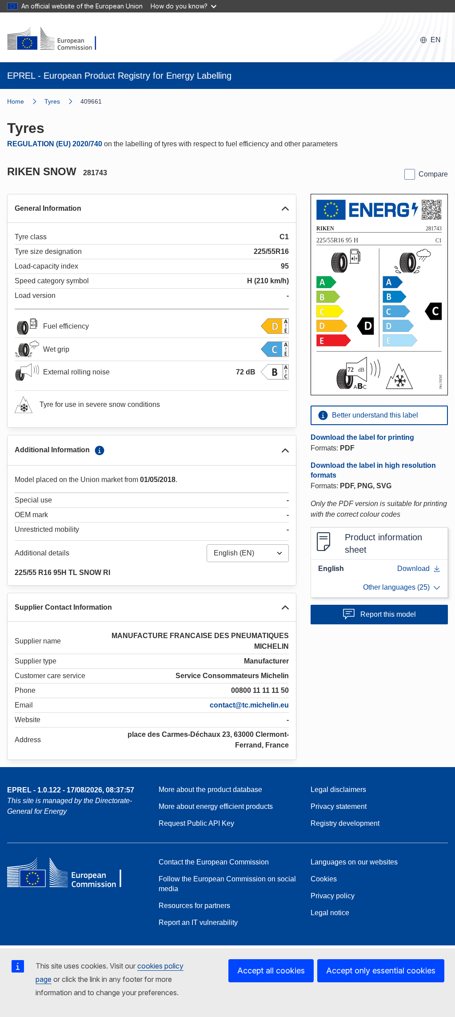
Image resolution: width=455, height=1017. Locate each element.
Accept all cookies (271, 970)
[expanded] (285, 208)
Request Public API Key (196, 823)
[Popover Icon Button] (100, 450)
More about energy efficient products (216, 806)
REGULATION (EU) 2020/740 (54, 144)
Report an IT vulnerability (198, 922)
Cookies (324, 879)
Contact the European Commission (214, 862)
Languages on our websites (354, 862)
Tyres (52, 101)
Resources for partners (194, 905)
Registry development (345, 823)
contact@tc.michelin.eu (249, 705)
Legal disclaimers (338, 789)
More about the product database (210, 789)
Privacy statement (339, 806)
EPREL (70, 790)
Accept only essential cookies (380, 970)
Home (15, 101)
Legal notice (330, 913)
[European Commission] (57, 39)
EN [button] (436, 40)
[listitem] (62, 101)
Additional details (42, 553)
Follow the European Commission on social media (227, 883)
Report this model (388, 614)
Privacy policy (333, 896)
